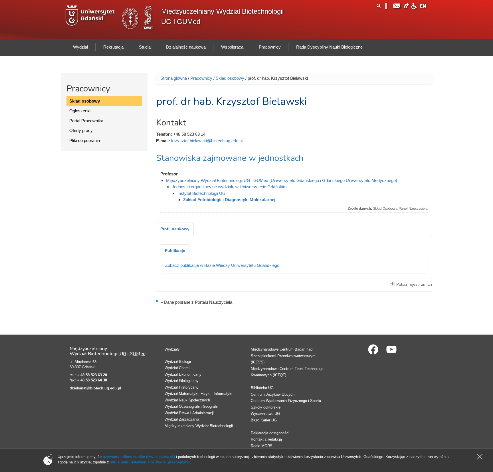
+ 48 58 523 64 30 (92, 380)
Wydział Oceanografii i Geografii (191, 406)
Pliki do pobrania (84, 140)
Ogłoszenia (79, 110)
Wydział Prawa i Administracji (189, 413)
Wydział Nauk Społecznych (187, 400)
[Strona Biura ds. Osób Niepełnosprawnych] (414, 5)
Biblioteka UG (262, 388)
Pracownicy (201, 78)
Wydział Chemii (177, 368)
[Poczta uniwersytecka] (396, 5)
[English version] (423, 5)
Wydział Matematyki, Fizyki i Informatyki (198, 393)
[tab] (175, 229)
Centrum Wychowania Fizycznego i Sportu (286, 401)
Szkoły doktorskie (265, 407)
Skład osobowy (84, 101)
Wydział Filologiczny (182, 381)
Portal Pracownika (86, 120)
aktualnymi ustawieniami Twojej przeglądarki (150, 462)
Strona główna (173, 78)
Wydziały (172, 349)
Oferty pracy (81, 130)
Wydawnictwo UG (265, 413)
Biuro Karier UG (264, 420)
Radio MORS (261, 446)
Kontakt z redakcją (266, 439)
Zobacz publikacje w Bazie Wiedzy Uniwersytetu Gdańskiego (222, 265)
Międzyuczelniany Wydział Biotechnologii (199, 426)
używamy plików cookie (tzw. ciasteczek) (139, 457)
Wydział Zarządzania (182, 419)
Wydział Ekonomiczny (183, 374)
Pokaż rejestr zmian (414, 284)
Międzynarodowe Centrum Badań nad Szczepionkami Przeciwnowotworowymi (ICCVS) (283, 355)
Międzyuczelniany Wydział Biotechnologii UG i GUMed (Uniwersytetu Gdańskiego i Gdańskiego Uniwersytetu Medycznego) (281, 180)
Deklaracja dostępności (270, 433)
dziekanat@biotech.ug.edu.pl (95, 388)
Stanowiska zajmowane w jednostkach (230, 158)
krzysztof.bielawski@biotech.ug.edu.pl (207, 140)
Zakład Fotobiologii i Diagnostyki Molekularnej (229, 199)
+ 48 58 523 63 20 (92, 375)
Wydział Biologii (178, 361)
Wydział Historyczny (182, 387)
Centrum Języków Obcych (272, 394)
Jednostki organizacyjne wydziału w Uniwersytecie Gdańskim (229, 186)
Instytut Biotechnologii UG (201, 193)
